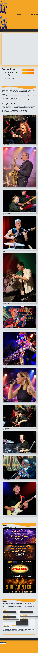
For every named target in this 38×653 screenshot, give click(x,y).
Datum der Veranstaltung (25, 618)
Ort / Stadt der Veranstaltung (9, 615)
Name (4, 610)
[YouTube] (34, 14)
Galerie (8, 646)
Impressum (19, 646)
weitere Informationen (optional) (9, 625)
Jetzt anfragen (28, 72)
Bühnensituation (6, 618)
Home (1, 646)
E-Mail (21, 610)
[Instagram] (37, 14)
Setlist (5, 646)
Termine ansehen (28, 69)
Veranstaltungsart (24, 615)
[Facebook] (32, 14)
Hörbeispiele (13, 646)
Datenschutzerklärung (26, 646)
